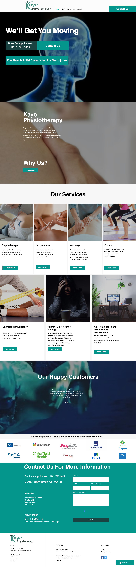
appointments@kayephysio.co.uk (24, 550)
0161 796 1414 (57, 476)
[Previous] (25, 403)
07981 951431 (54, 481)
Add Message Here (79, 492)
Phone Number (96, 484)
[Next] (111, 403)
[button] (71, 8)
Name (74, 475)
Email (74, 484)
